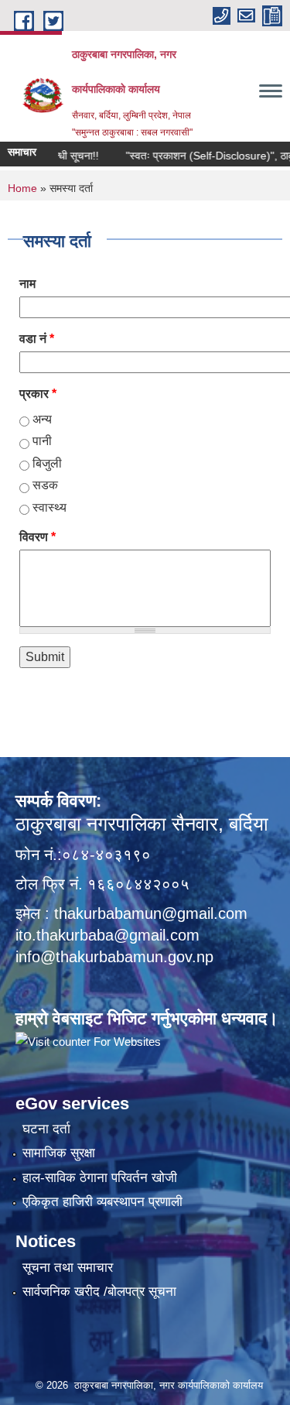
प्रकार (37, 393)
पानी (42, 440)
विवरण (37, 536)
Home (22, 188)
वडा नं (36, 338)
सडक (45, 485)
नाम (27, 283)
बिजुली (47, 463)
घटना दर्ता (46, 1129)
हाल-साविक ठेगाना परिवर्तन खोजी (99, 1177)
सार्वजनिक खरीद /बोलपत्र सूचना (99, 1291)
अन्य (42, 419)
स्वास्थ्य (49, 507)
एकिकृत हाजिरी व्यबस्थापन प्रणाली (102, 1201)
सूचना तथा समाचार (67, 1267)
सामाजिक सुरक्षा (58, 1153)
